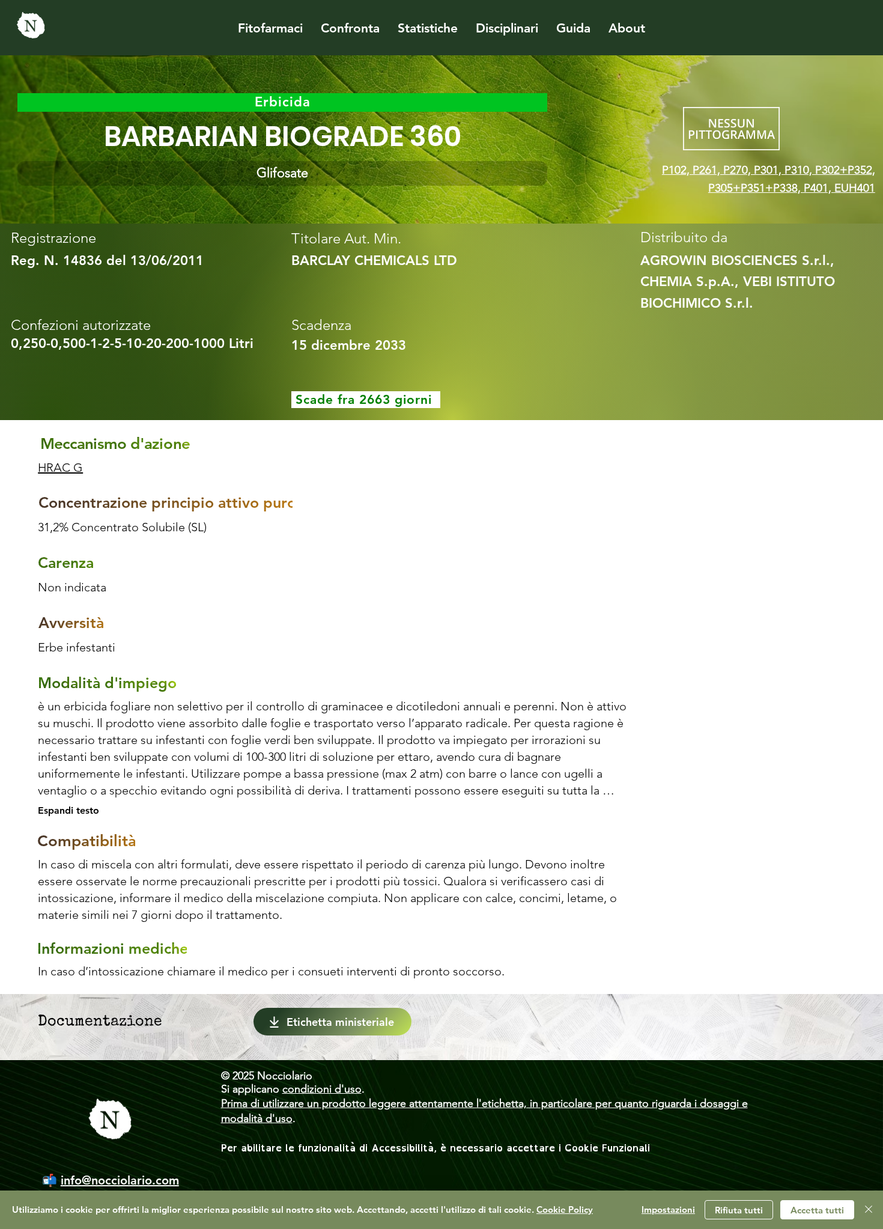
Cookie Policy (564, 1209)
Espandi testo (68, 810)
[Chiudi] (868, 1209)
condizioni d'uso (322, 1089)
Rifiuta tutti (739, 1210)
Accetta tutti (817, 1210)
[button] (282, 173)
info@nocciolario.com (120, 1180)
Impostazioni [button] (668, 1209)
